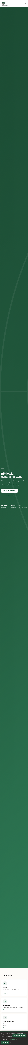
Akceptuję (5, 1042)
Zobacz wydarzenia (10, 490)
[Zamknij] (10, 1042)
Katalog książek (10, 495)
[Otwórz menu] (25, 3)
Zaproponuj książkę (20, 1035)
